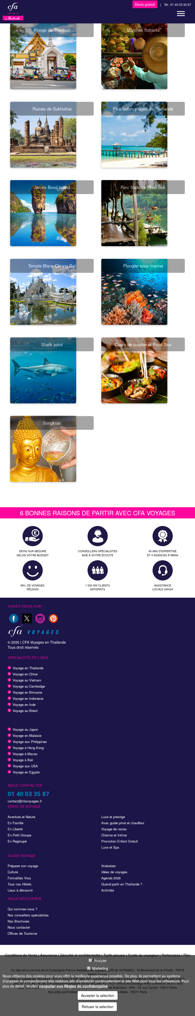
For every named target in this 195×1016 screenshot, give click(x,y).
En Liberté (15, 829)
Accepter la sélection (97, 995)
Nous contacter (19, 927)
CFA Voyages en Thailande (44, 642)
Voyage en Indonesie (28, 698)
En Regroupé (17, 841)
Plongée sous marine (143, 265)
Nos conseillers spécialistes (28, 915)
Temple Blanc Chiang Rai (52, 265)
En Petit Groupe (19, 835)
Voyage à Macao (25, 753)
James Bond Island (52, 187)
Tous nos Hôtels (19, 884)
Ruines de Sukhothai (52, 108)
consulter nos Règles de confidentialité (73, 986)
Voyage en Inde (24, 704)
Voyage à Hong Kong (28, 747)
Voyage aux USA (25, 766)
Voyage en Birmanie (27, 692)
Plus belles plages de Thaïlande (143, 108)
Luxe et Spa (110, 847)
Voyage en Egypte (26, 772)
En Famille (15, 822)
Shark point (52, 344)
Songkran (52, 423)
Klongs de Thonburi (52, 30)
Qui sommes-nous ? (22, 909)
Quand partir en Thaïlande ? (121, 884)
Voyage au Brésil (25, 710)
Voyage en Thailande (28, 667)
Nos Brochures (18, 921)
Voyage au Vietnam (27, 680)
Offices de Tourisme (22, 933)
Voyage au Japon (25, 729)
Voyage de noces (114, 829)
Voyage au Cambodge (29, 686)
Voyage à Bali (23, 759)
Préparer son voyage (23, 865)
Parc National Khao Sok (143, 187)
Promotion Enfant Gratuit (119, 841)
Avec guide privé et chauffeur (122, 822)
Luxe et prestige (113, 816)
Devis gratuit (145, 4)
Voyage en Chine (25, 674)
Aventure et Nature (21, 816)
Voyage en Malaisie (27, 735)
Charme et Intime (114, 835)
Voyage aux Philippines (30, 741)
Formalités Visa (19, 878)
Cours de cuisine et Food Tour (143, 344)
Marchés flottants (143, 30)
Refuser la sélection (97, 1006)
